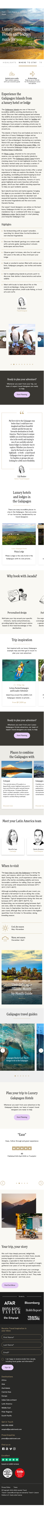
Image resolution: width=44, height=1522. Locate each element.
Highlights (9, 62)
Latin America (12, 12)
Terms (15, 1487)
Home (3, 12)
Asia (3, 1384)
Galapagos (23, 12)
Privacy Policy (6, 1487)
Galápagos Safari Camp (25, 159)
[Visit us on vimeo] (11, 1449)
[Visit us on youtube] (7, 1449)
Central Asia (6, 1392)
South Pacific (7, 1416)
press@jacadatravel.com (11, 1438)
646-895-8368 (7, 1425)
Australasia (6, 1388)
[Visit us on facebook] (3, 1449)
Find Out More (10, 1285)
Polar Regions (7, 1412)
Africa (4, 1380)
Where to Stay (28, 62)
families (34, 119)
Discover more (8, 806)
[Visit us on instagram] (14, 1449)
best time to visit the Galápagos (17, 873)
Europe (4, 1396)
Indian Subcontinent (9, 1400)
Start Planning (22, 394)
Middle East (6, 1408)
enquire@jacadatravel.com (12, 1429)
